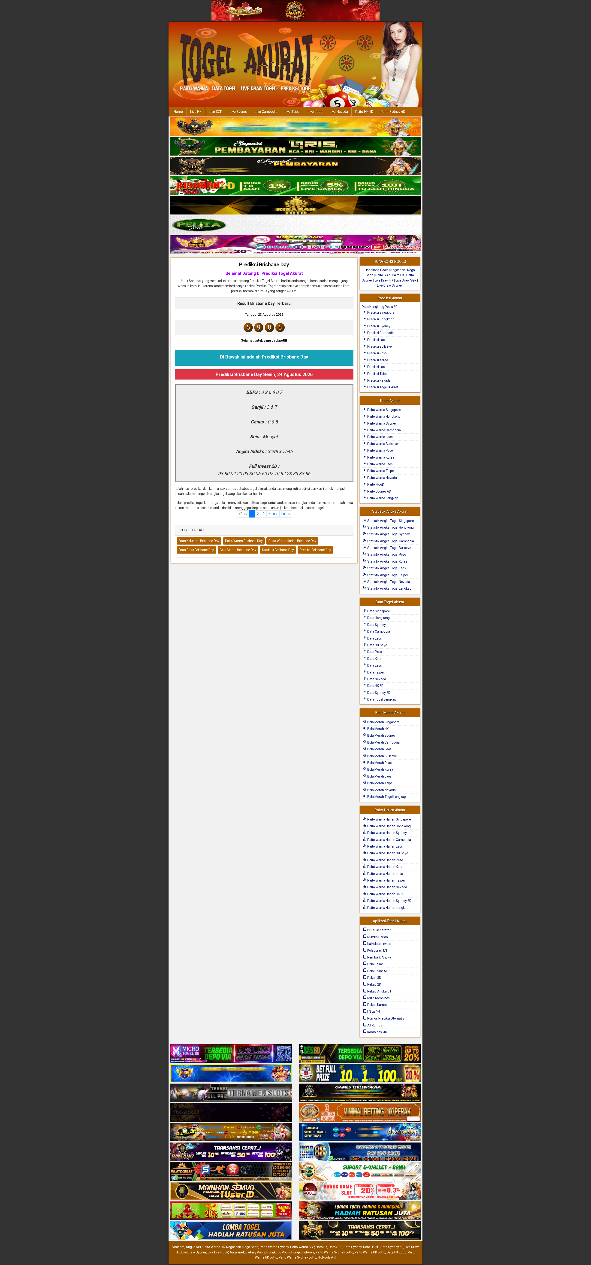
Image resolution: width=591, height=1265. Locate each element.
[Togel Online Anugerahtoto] (360, 1132)
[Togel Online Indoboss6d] (360, 1054)
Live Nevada (339, 112)
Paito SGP (382, 275)
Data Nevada (376, 679)
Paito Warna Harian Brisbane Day (292, 541)
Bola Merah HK (378, 729)
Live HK (196, 112)
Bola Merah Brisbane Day (238, 550)
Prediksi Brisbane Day (264, 264)
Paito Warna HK (213, 1247)
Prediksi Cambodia (381, 333)
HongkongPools (302, 1252)
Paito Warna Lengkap (382, 498)
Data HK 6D (375, 686)
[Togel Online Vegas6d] (231, 1113)
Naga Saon (250, 1247)
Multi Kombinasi (378, 998)
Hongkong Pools (376, 270)
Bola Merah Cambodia (383, 742)
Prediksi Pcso (377, 353)
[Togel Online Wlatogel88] (231, 1172)
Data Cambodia (378, 631)
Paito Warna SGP (302, 1247)
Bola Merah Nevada (381, 790)
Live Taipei (292, 112)
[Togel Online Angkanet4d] (360, 1172)
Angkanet (237, 1252)
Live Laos (315, 112)
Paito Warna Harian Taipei (386, 880)
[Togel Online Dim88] (295, 146)
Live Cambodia (266, 112)
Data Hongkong (378, 618)
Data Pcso (374, 652)
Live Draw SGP (405, 280)
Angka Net (193, 1247)
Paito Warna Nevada (382, 478)
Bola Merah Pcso (379, 763)
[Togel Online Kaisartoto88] (231, 1211)
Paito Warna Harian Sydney (387, 833)
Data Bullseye (377, 645)
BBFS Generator (379, 930)
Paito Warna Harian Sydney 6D (389, 901)
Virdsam (178, 1247)
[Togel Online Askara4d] (231, 1132)
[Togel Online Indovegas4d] (360, 1231)
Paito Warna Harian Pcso (385, 860)
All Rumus (374, 1025)
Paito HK (398, 275)
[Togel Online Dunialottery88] (360, 1113)
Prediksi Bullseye (379, 346)
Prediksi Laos (376, 340)
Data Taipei (375, 672)
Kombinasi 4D (377, 1032)
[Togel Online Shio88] (360, 1211)
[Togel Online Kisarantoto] (295, 205)
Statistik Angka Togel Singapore (390, 521)
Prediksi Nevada (379, 380)
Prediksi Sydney (378, 326)
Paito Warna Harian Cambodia (389, 840)
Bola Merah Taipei (380, 783)
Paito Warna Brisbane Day (244, 541)
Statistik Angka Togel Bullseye (389, 548)
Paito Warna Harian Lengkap (387, 908)
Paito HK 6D (364, 112)
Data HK (321, 1247)
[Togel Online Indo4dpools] (231, 1231)
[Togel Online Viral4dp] (295, 245)
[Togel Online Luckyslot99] (360, 1073)
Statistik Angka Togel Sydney (388, 534)
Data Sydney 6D (378, 693)
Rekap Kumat (377, 1005)
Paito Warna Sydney (382, 423)
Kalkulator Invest (379, 944)
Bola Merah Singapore (383, 722)
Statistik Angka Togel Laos (386, 568)
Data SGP (335, 1247)
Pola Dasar (375, 964)
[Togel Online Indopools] (360, 1191)
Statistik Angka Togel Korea (387, 561)
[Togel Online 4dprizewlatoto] (231, 1191)
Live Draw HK (384, 280)
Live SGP (215, 112)
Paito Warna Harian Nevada (387, 887)
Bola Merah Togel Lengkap (386, 797)
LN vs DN (373, 1012)
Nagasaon (397, 270)
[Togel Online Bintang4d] (231, 1152)
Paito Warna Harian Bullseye (387, 853)
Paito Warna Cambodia (384, 430)
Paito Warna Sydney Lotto (334, 1252)
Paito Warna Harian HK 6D (385, 894)
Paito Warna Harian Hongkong (389, 826)
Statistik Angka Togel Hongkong (390, 527)
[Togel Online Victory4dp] (231, 1073)
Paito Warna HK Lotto (370, 1252)
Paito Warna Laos (380, 437)
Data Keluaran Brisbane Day (199, 541)
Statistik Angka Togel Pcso (386, 554)
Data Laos (374, 638)
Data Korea (375, 659)
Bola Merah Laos (379, 749)
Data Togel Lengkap (381, 699)
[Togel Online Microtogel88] (231, 1054)
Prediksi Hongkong (380, 319)
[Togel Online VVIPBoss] (295, 127)
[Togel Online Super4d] (295, 166)
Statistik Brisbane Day (278, 550)
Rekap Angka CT (379, 991)
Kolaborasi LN (377, 950)
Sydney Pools (255, 1252)
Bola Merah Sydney (381, 735)
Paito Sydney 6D (393, 112)
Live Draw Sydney (390, 285)
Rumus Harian (377, 937)
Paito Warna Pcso (380, 450)
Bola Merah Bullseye (382, 756)
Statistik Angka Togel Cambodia (390, 541)
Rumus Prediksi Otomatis (385, 1018)
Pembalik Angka (379, 957)
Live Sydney (238, 112)
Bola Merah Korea (380, 769)
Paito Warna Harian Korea (385, 867)
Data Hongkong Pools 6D (380, 307)
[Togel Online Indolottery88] (360, 1152)
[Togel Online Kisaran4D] (295, 186)
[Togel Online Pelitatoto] (295, 225)
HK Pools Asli (327, 1257)
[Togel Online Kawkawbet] (231, 1093)
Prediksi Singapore (381, 312)
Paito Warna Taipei (381, 471)
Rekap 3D (374, 978)
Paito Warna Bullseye (382, 444)
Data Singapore (378, 611)
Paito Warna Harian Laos (385, 846)
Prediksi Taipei (377, 374)
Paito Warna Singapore (384, 410)
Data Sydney (376, 625)
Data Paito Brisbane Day (196, 550)
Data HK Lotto (397, 1252)
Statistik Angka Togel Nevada (388, 582)
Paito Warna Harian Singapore (389, 819)
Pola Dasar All (377, 971)
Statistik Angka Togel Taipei (387, 575)
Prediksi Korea (377, 360)
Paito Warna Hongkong (384, 416)
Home (178, 112)
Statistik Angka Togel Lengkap (389, 588)
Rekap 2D (374, 984)
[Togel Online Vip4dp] (360, 1093)
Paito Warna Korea (380, 457)
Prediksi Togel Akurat (382, 387)
